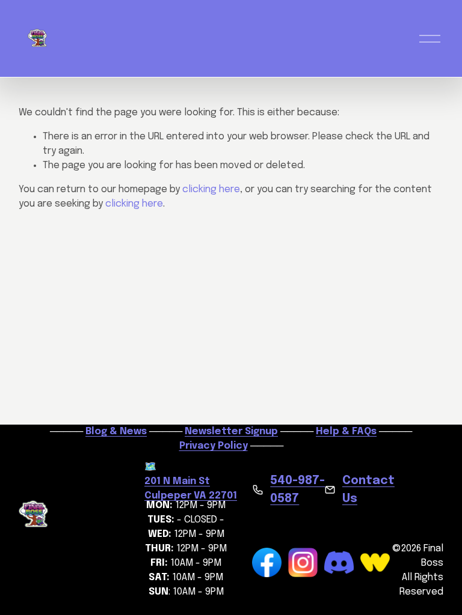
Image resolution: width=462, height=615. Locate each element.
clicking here (211, 189)
